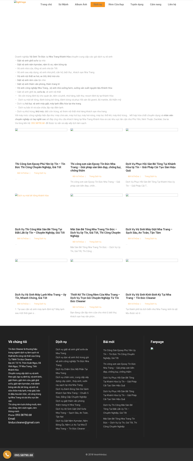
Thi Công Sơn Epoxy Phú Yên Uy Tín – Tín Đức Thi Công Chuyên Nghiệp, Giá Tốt (40, 165)
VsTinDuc (25, 173)
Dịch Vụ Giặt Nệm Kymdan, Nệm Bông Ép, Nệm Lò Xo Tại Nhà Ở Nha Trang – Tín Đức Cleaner (72, 424)
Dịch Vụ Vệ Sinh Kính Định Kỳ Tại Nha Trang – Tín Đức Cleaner (148, 296)
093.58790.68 (37, 123)
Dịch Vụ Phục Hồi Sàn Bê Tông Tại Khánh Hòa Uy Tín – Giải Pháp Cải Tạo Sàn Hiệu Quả (151, 167)
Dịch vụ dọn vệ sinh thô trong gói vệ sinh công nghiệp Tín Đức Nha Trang (72, 361)
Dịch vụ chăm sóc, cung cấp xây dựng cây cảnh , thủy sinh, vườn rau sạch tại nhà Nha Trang (72, 381)
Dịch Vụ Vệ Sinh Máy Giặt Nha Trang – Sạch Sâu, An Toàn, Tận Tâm (149, 231)
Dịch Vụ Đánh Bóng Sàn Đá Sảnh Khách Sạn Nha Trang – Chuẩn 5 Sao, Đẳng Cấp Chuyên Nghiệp (72, 393)
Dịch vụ (43, 173)
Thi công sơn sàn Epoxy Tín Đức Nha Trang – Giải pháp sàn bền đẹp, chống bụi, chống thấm (95, 167)
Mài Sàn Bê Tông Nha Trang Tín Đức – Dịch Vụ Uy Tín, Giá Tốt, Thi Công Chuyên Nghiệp (95, 232)
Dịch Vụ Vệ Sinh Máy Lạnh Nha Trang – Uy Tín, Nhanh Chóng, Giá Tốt (40, 296)
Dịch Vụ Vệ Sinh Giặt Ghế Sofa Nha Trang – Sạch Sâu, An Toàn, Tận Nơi (72, 413)
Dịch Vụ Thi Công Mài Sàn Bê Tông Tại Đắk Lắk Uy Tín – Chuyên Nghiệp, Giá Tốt (40, 231)
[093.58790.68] (7, 454)
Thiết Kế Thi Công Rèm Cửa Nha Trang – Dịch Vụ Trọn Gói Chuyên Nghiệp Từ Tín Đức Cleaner (95, 298)
